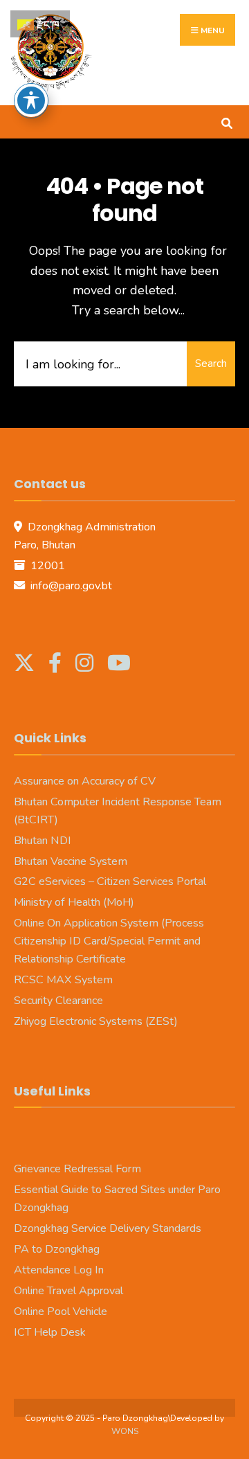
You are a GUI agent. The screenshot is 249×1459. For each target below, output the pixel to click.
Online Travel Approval (68, 1290)
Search (211, 363)
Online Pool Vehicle (60, 1311)
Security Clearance (58, 1000)
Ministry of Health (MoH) (74, 902)
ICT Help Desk (50, 1332)
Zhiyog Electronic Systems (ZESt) (96, 1021)
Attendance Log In (59, 1270)
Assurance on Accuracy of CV (85, 781)
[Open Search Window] (226, 121)
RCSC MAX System (63, 979)
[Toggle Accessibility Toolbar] (31, 100)
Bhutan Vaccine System (70, 861)
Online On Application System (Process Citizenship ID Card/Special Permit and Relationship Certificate (109, 941)
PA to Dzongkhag (57, 1249)
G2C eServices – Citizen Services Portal (110, 881)
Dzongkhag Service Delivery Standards (107, 1228)
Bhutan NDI (42, 840)
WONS (124, 1431)
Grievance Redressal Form (77, 1168)
